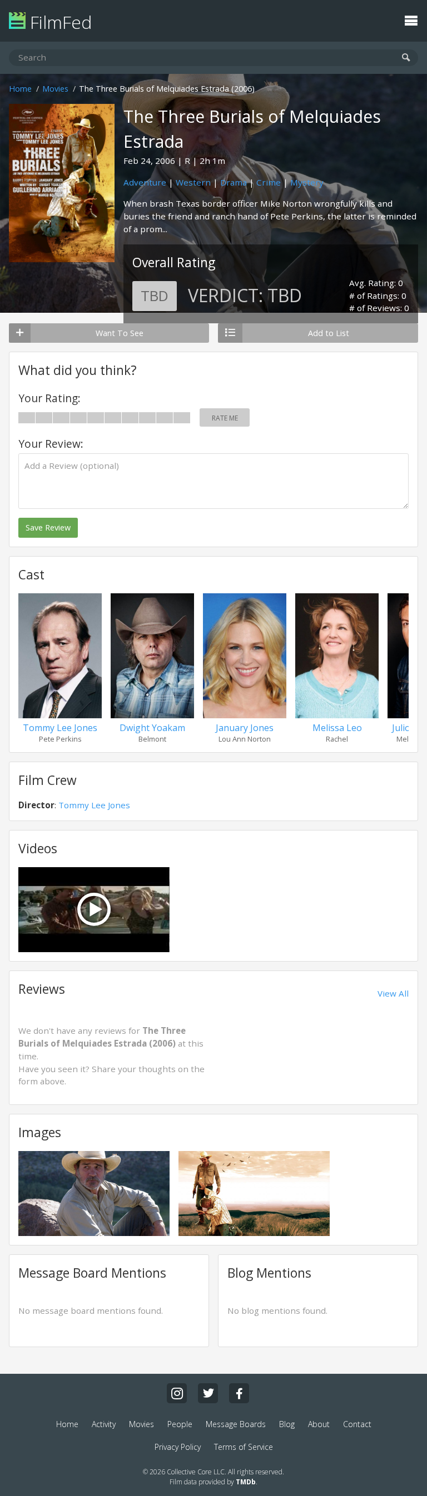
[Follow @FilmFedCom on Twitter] (208, 1393)
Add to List (328, 333)
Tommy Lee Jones (60, 728)
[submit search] (406, 58)
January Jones (245, 728)
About (319, 1424)
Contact (357, 1424)
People (179, 1424)
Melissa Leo (337, 728)
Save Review (48, 527)
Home (20, 88)
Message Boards (236, 1424)
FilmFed (59, 22)
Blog (287, 1424)
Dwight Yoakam (152, 728)
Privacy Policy (178, 1447)
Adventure (144, 182)
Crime (268, 182)
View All (393, 993)
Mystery (307, 182)
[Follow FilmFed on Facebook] (239, 1393)
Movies (55, 88)
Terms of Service (243, 1447)
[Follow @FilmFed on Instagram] (177, 1393)
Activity (104, 1424)
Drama (233, 182)
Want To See (119, 333)
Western (193, 182)
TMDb (246, 1482)
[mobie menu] (411, 19)
